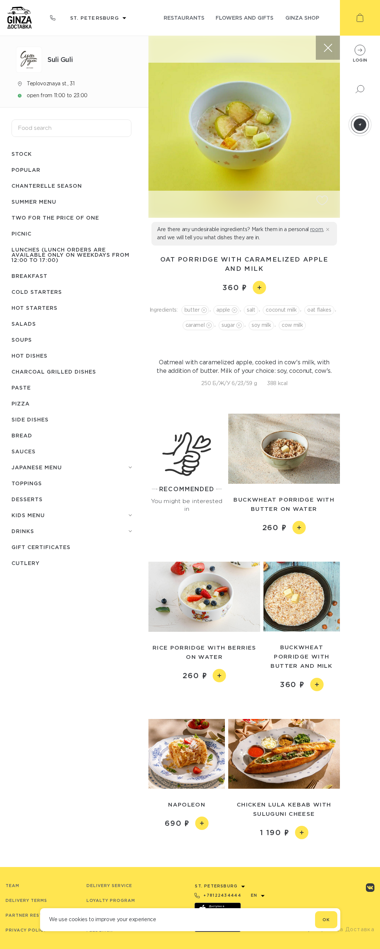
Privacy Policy (26, 930)
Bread (22, 435)
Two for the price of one (55, 217)
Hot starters (35, 308)
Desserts (27, 499)
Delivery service (109, 885)
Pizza (21, 403)
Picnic (22, 233)
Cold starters (37, 292)
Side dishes (30, 419)
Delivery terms (26, 900)
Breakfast (30, 276)
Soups (22, 339)
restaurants (184, 17)
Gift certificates (41, 547)
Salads (24, 323)
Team (12, 885)
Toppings (27, 483)
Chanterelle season (47, 185)
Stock (22, 154)
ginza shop (302, 17)
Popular (26, 170)
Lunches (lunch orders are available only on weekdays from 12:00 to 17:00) (71, 255)
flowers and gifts (244, 17)
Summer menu (34, 201)
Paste (21, 387)
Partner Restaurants (36, 915)
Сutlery (26, 563)
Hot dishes (30, 355)
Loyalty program (110, 900)
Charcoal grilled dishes (54, 371)
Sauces (24, 451)
